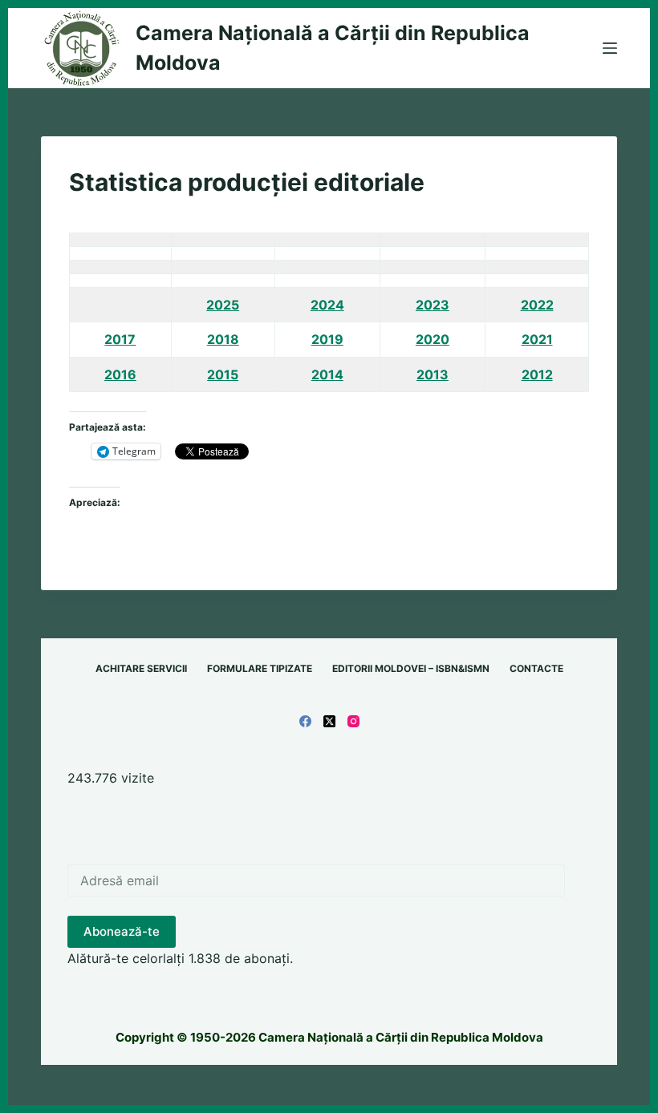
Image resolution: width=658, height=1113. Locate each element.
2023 (432, 305)
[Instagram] (353, 721)
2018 (223, 339)
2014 (327, 374)
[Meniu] (610, 48)
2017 (120, 339)
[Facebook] (305, 721)
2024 (327, 305)
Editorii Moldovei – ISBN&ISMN (410, 668)
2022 (537, 305)
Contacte (536, 668)
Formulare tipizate (259, 668)
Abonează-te (121, 931)
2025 (222, 305)
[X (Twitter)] (329, 721)
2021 (537, 339)
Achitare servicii (141, 668)
